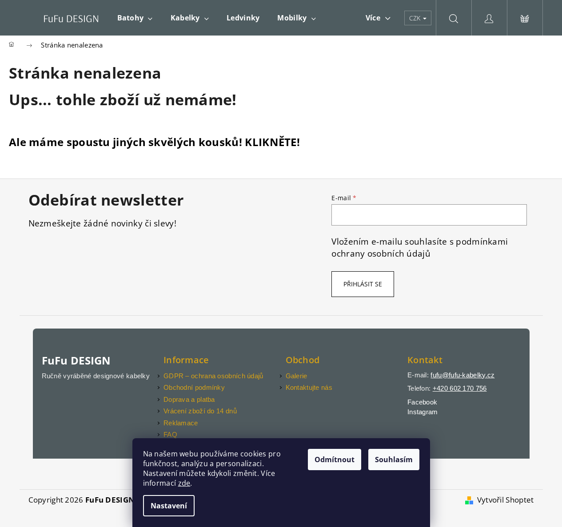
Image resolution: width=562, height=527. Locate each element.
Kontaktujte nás (309, 387)
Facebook (422, 402)
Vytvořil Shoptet (505, 500)
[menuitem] (135, 18)
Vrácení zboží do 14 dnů (200, 411)
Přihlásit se (362, 284)
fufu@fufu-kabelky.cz (462, 375)
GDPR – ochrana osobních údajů (213, 376)
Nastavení (169, 506)
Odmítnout (335, 459)
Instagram (422, 412)
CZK (415, 18)
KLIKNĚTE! (272, 142)
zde (184, 483)
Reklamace (180, 423)
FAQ (170, 434)
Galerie (296, 376)
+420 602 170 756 (460, 388)
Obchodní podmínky (194, 387)
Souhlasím (394, 459)
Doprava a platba (189, 399)
